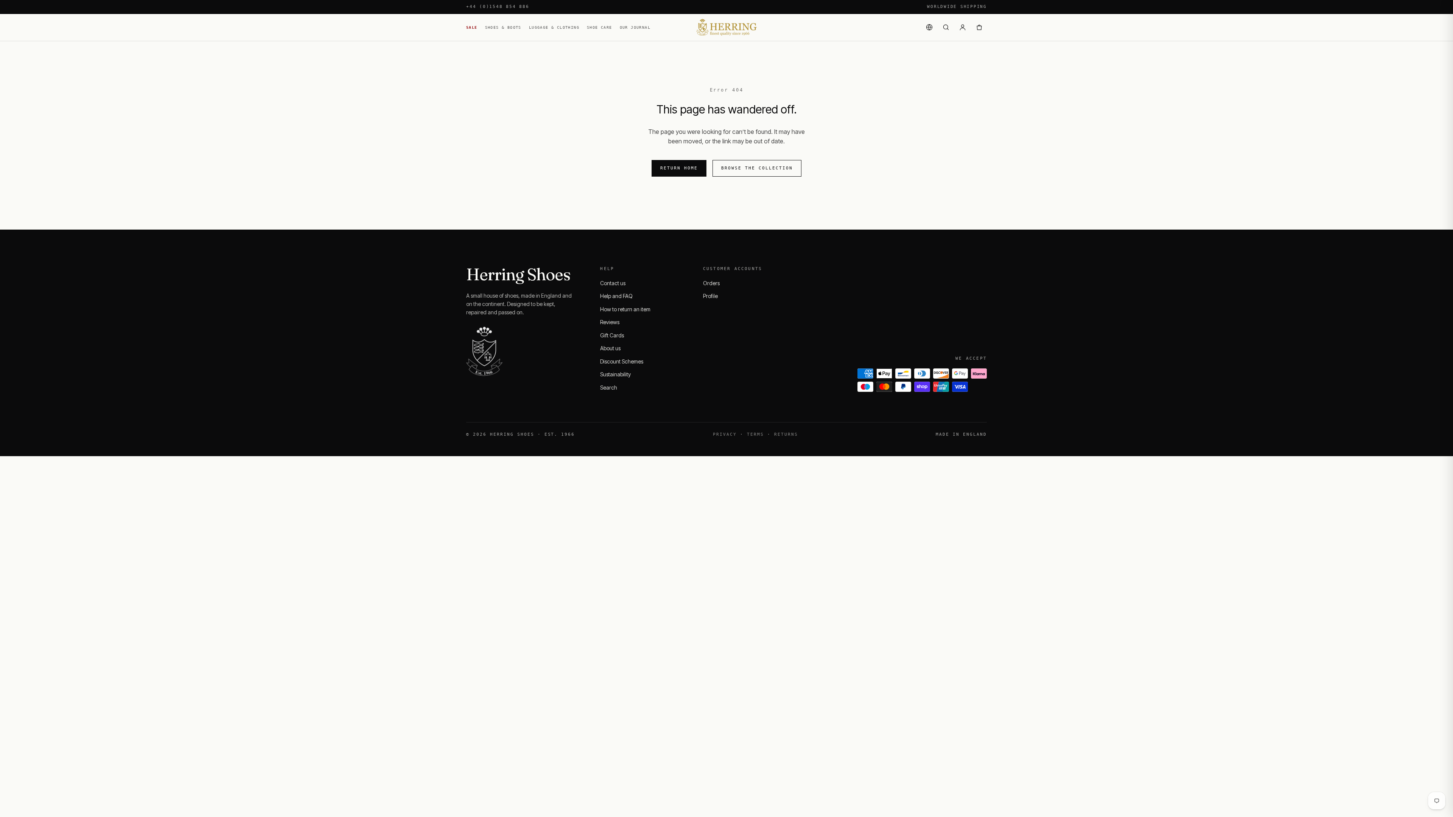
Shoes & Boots (503, 27)
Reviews (609, 322)
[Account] (962, 27)
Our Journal (635, 27)
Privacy (725, 434)
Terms (755, 434)
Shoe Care (599, 27)
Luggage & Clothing (554, 27)
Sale (472, 27)
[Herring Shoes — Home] (726, 27)
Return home (679, 168)
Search (608, 387)
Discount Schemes (621, 361)
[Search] (946, 27)
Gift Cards (612, 335)
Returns (786, 434)
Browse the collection (757, 168)
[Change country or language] (929, 27)
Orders (711, 283)
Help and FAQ (616, 296)
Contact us (612, 283)
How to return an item (625, 309)
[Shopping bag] (979, 27)
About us (610, 348)
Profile (710, 296)
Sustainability (615, 374)
